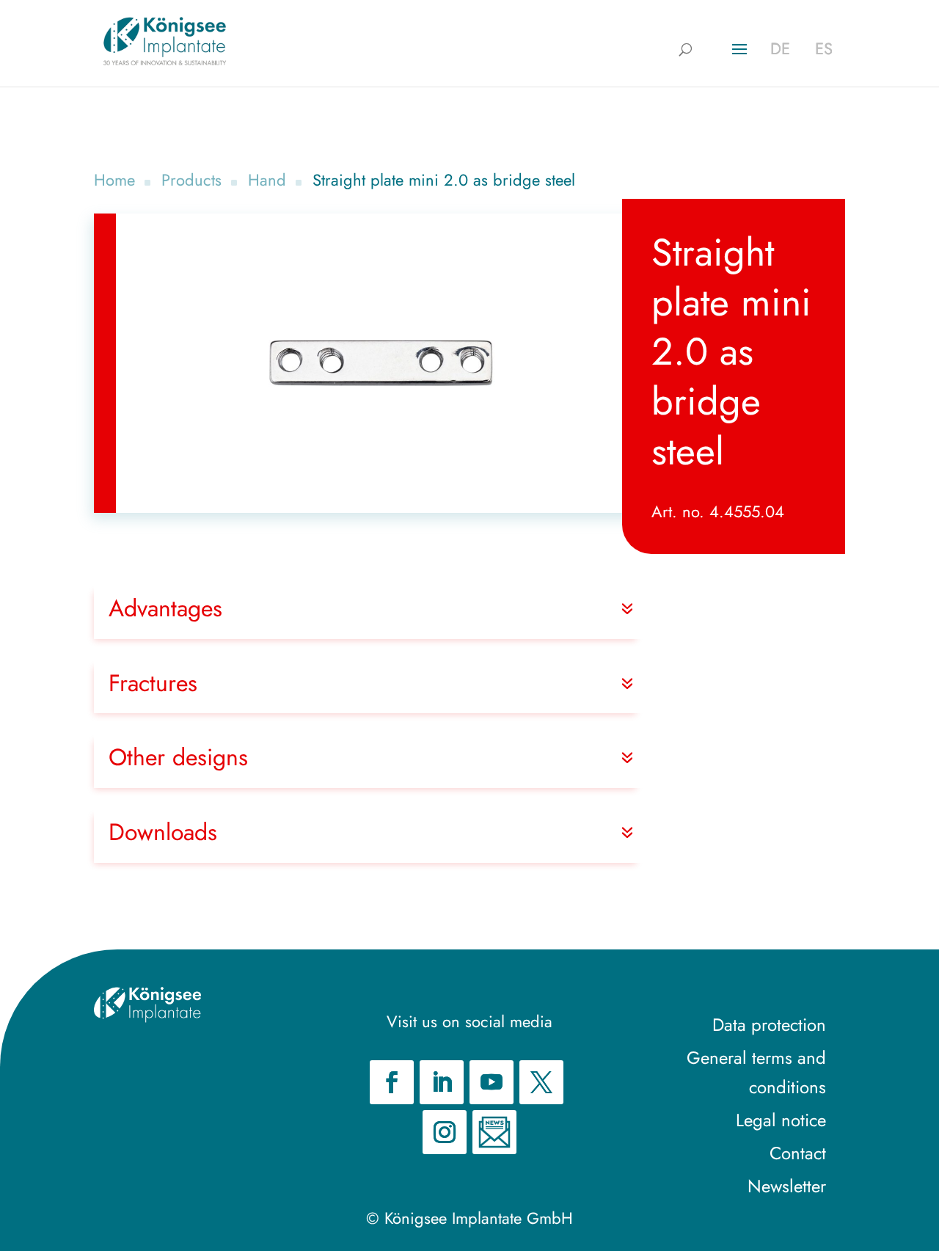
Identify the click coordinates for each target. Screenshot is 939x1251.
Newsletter (787, 1186)
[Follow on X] (541, 1082)
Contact (798, 1153)
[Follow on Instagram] (445, 1132)
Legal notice (781, 1120)
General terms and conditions (756, 1073)
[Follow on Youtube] (492, 1082)
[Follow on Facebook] (392, 1082)
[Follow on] (494, 1132)
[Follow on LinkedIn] (442, 1082)
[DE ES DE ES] (164, 41)
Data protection (769, 1024)
